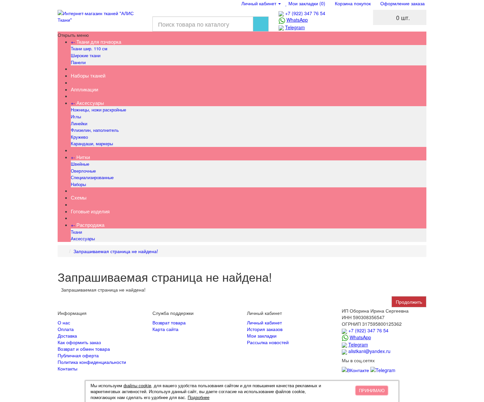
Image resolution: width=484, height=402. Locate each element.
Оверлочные (83, 171)
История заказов (264, 329)
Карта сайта (165, 329)
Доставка (67, 335)
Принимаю (372, 390)
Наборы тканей (88, 75)
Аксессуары (90, 102)
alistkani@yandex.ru (369, 351)
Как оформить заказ (79, 342)
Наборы (78, 184)
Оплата (66, 329)
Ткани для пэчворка (98, 41)
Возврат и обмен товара (84, 348)
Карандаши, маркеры (92, 143)
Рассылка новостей (268, 342)
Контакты (67, 368)
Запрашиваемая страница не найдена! (115, 251)
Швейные (80, 164)
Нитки (83, 157)
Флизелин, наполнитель (95, 130)
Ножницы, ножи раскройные (98, 109)
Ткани (76, 232)
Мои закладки (262, 335)
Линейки (79, 123)
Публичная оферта (78, 355)
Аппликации (84, 89)
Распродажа (90, 224)
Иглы (76, 116)
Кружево (79, 137)
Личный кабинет (264, 322)
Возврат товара (169, 322)
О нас (64, 322)
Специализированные (92, 177)
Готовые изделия (90, 211)
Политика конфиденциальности (92, 362)
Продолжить (409, 301)
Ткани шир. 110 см (89, 48)
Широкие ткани (85, 55)
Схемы (79, 197)
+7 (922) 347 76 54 (305, 13)
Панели (78, 62)
